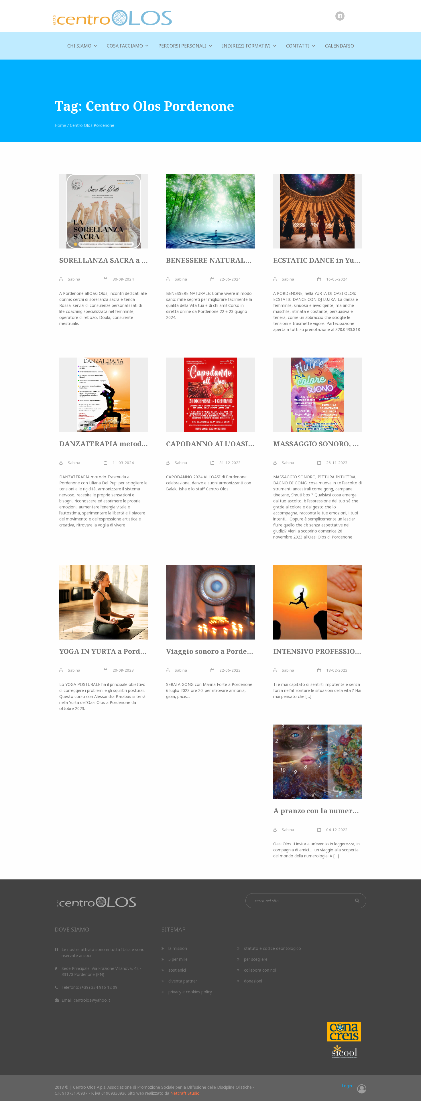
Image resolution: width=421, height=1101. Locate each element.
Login (347, 1085)
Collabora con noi (260, 970)
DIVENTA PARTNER (182, 981)
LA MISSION (177, 948)
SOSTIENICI (177, 970)
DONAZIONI (253, 981)
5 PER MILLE (178, 959)
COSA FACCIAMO (125, 46)
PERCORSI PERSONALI (182, 46)
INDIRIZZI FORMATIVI (246, 46)
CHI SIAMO (79, 46)
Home (60, 125)
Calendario (339, 46)
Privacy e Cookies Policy (190, 992)
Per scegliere (255, 959)
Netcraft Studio (185, 1093)
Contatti (298, 46)
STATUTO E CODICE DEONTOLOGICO (272, 948)
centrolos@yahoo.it (92, 1000)
